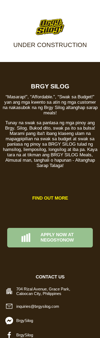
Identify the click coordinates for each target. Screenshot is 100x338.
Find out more (50, 198)
